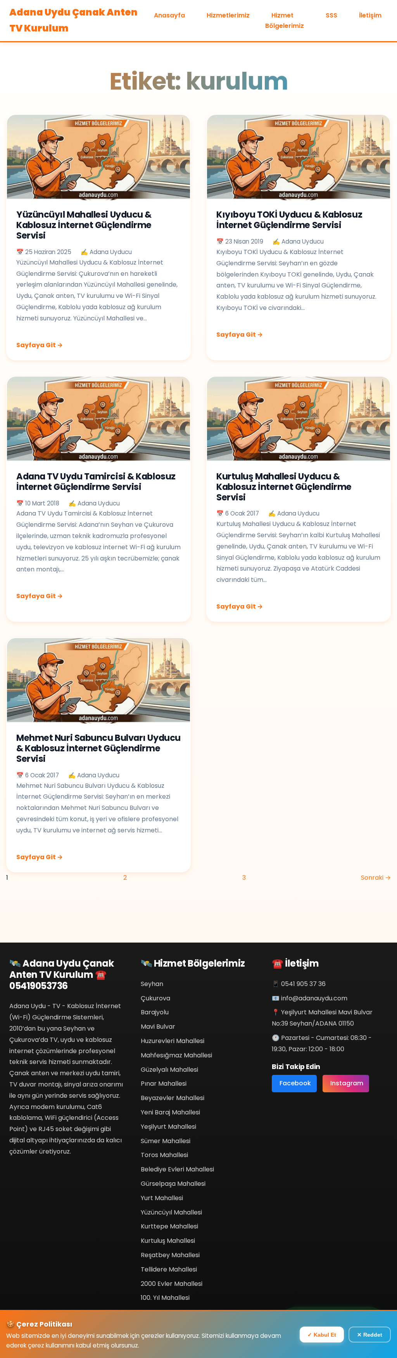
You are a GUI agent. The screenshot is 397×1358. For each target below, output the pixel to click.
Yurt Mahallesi (162, 1198)
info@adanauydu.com (314, 998)
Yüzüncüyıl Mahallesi (171, 1212)
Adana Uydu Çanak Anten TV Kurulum (73, 20)
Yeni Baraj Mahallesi (170, 1112)
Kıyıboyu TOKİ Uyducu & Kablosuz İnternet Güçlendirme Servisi (289, 219)
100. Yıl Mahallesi (165, 1297)
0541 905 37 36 (303, 983)
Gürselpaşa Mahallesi (173, 1183)
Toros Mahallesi (164, 1154)
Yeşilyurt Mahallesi (168, 1126)
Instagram (346, 1083)
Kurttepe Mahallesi (169, 1226)
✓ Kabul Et (321, 1335)
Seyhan (152, 983)
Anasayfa (169, 15)
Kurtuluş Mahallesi (168, 1240)
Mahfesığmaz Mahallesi (176, 1055)
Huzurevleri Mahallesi (172, 1040)
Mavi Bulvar (158, 1026)
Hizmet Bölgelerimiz (284, 20)
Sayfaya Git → (39, 345)
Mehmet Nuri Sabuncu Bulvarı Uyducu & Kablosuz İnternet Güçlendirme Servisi (98, 748)
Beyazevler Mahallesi (172, 1097)
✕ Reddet (369, 1335)
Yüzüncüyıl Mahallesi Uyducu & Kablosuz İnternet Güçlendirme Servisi (84, 225)
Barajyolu (155, 1012)
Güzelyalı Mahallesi (169, 1069)
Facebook (295, 1083)
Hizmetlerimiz (228, 15)
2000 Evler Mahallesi (171, 1283)
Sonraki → (376, 877)
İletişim (370, 15)
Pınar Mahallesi (163, 1083)
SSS (331, 15)
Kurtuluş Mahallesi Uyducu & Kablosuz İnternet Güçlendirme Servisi (284, 486)
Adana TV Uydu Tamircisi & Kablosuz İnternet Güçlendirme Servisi (96, 481)
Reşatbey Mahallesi (170, 1255)
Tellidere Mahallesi (169, 1269)
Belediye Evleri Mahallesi (177, 1169)
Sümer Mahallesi (165, 1141)
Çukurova (155, 998)
